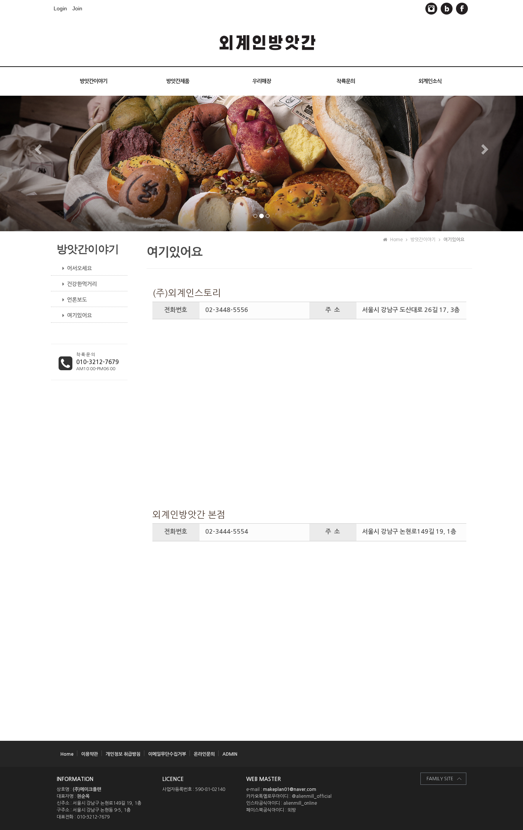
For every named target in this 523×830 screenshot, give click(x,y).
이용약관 (89, 754)
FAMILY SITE (440, 778)
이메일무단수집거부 (167, 754)
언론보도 (77, 299)
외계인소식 (429, 81)
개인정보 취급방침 (123, 754)
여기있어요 (79, 315)
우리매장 (261, 81)
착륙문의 (346, 81)
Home (67, 754)
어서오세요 (79, 268)
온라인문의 (204, 754)
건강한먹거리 (82, 284)
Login (60, 8)
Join (77, 8)
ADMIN (229, 754)
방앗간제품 (177, 81)
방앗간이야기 (93, 81)
